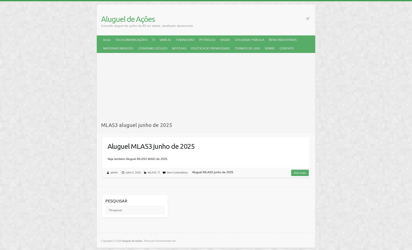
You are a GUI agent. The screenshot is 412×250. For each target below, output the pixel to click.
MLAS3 (152, 172)
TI (153, 40)
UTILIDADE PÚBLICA (249, 40)
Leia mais (300, 173)
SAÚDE (225, 40)
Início (107, 40)
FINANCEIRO (185, 40)
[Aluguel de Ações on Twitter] (308, 18)
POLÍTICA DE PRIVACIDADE (210, 48)
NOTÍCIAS (179, 48)
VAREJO (165, 40)
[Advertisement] (206, 89)
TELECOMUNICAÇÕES (131, 40)
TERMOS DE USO (247, 48)
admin (114, 172)
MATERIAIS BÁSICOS (118, 48)
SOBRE (270, 48)
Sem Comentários (177, 172)
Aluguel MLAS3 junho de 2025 (151, 146)
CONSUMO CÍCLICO (152, 48)
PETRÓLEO (207, 40)
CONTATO (287, 48)
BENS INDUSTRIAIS (283, 40)
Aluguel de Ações (128, 19)
